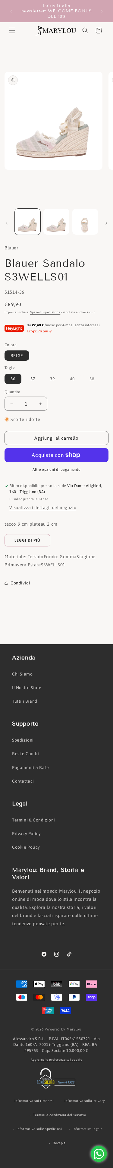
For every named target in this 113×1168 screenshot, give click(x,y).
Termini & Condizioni (33, 820)
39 (52, 378)
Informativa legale (88, 1129)
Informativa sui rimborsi (34, 1101)
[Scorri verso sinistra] (6, 223)
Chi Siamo (22, 674)
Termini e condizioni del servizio (59, 1115)
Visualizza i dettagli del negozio (42, 507)
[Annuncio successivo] (101, 11)
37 (32, 378)
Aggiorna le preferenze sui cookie (56, 1059)
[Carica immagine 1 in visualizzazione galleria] (27, 221)
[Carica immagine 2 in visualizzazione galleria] (56, 221)
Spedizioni (23, 740)
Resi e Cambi (25, 753)
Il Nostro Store (27, 687)
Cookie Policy (26, 847)
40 (75, 380)
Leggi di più (27, 540)
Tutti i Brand (24, 701)
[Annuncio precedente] (11, 11)
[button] (12, 30)
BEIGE (17, 355)
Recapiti (59, 1143)
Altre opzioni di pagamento (56, 469)
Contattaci (23, 781)
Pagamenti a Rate (30, 767)
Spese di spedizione (45, 312)
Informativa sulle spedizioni (39, 1129)
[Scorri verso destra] (106, 223)
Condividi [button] (20, 583)
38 (94, 380)
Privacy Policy (26, 833)
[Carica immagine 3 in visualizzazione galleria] (85, 221)
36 (13, 378)
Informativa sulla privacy (84, 1101)
